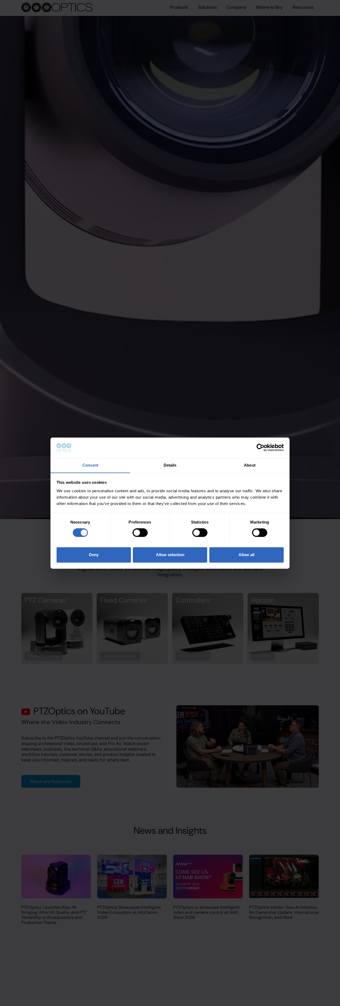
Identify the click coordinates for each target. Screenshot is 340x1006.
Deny (94, 554)
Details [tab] (170, 465)
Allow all (246, 554)
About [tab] (250, 465)
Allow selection (170, 554)
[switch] (140, 532)
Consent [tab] (90, 465)
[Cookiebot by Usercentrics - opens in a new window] (260, 447)
